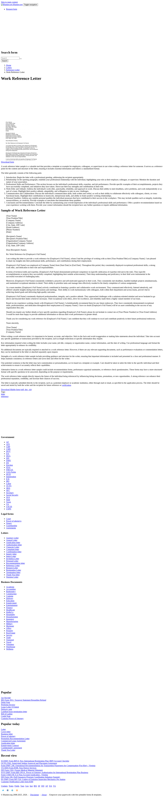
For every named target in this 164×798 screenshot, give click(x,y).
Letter (3, 729)
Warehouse (10, 647)
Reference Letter (13, 70)
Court (8, 519)
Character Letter (12, 547)
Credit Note (6, 716)
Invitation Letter (12, 559)
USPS (8, 509)
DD (7, 458)
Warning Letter (12, 577)
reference (4, 396)
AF (7, 442)
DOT (8, 451)
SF (39, 786)
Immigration (11, 477)
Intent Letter (11, 556)
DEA (8, 456)
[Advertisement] (78, 30)
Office (8, 628)
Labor (8, 483)
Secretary (10, 493)
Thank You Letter (8, 750)
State (8, 500)
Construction (11, 594)
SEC (8, 490)
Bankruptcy (11, 591)
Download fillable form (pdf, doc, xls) (16, 389)
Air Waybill (6, 698)
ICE (7, 479)
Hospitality (10, 614)
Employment (11, 603)
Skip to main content (9, 2)
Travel (8, 642)
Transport (10, 640)
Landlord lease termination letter (14, 712)
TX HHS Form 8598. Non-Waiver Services (18, 768)
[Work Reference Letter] (21, 160)
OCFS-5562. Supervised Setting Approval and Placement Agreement (29, 763)
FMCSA (9, 470)
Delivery (9, 598)
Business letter (7, 734)
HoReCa (9, 612)
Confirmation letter (13, 552)
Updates (4, 786)
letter (3, 394)
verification (66, 385)
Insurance (10, 619)
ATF (8, 444)
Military (9, 624)
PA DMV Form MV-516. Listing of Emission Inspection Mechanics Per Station (33, 779)
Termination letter (13, 572)
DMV (8, 460)
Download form (7, 162)
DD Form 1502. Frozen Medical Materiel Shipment (22, 770)
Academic (10, 587)
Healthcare (10, 610)
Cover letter (6, 732)
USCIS (9, 506)
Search (4, 61)
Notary (9, 523)
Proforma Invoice (8, 705)
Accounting (11, 589)
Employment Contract (10, 745)
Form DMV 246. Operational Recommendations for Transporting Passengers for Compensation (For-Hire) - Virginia (48, 765)
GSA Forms (11, 472)
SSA (8, 497)
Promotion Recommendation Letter (15, 739)
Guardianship (11, 526)
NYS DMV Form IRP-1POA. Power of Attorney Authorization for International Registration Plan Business (44, 772)
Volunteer (10, 644)
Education (10, 601)
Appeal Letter (11, 540)
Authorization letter (14, 545)
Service (9, 635)
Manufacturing (12, 621)
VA (7, 504)
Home (8, 65)
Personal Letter (12, 561)
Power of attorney (8, 736)
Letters (9, 68)
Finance (9, 608)
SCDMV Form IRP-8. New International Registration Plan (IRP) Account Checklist (35, 761)
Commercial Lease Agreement (13, 741)
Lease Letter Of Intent (10, 707)
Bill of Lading (6, 714)
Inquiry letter (11, 554)
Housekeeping (12, 617)
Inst (31, 786)
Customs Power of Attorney (12, 718)
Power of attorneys (13, 521)
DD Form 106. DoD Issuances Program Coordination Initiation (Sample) (30, 777)
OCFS (8, 486)
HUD (8, 474)
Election (9, 465)
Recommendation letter (15, 563)
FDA (8, 467)
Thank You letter (13, 575)
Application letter (13, 542)
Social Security (12, 495)
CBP (8, 447)
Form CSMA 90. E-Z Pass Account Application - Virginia (24, 775)
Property (9, 631)
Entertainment (11, 605)
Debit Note (5, 702)
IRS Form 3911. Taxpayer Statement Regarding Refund (23, 700)
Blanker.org (18, 4)
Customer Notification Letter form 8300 (17, 782)
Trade (8, 637)
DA (7, 454)
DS (7, 463)
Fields (16, 786)
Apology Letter (12, 538)
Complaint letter (12, 549)
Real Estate (10, 633)
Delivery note (6, 709)
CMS (8, 449)
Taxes (8, 502)
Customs (9, 596)
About (44, 795)
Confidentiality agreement (11, 748)
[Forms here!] (7, 4)
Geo (27, 786)
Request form (11, 9)
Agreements (11, 528)
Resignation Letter (13, 570)
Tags (22, 786)
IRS (7, 481)
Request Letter (12, 568)
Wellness (9, 649)
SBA (8, 488)
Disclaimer (34, 795)
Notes (11, 786)
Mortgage (10, 626)
